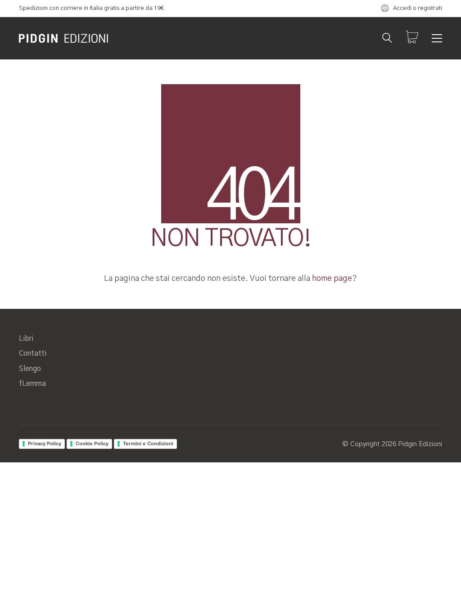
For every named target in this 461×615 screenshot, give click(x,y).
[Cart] (412, 38)
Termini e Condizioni (148, 443)
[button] (437, 38)
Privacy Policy (44, 443)
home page (332, 279)
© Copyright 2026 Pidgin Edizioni (392, 444)
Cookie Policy (92, 443)
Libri (26, 338)
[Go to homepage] (64, 38)
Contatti (32, 353)
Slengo (30, 368)
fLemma (32, 383)
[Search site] (387, 39)
